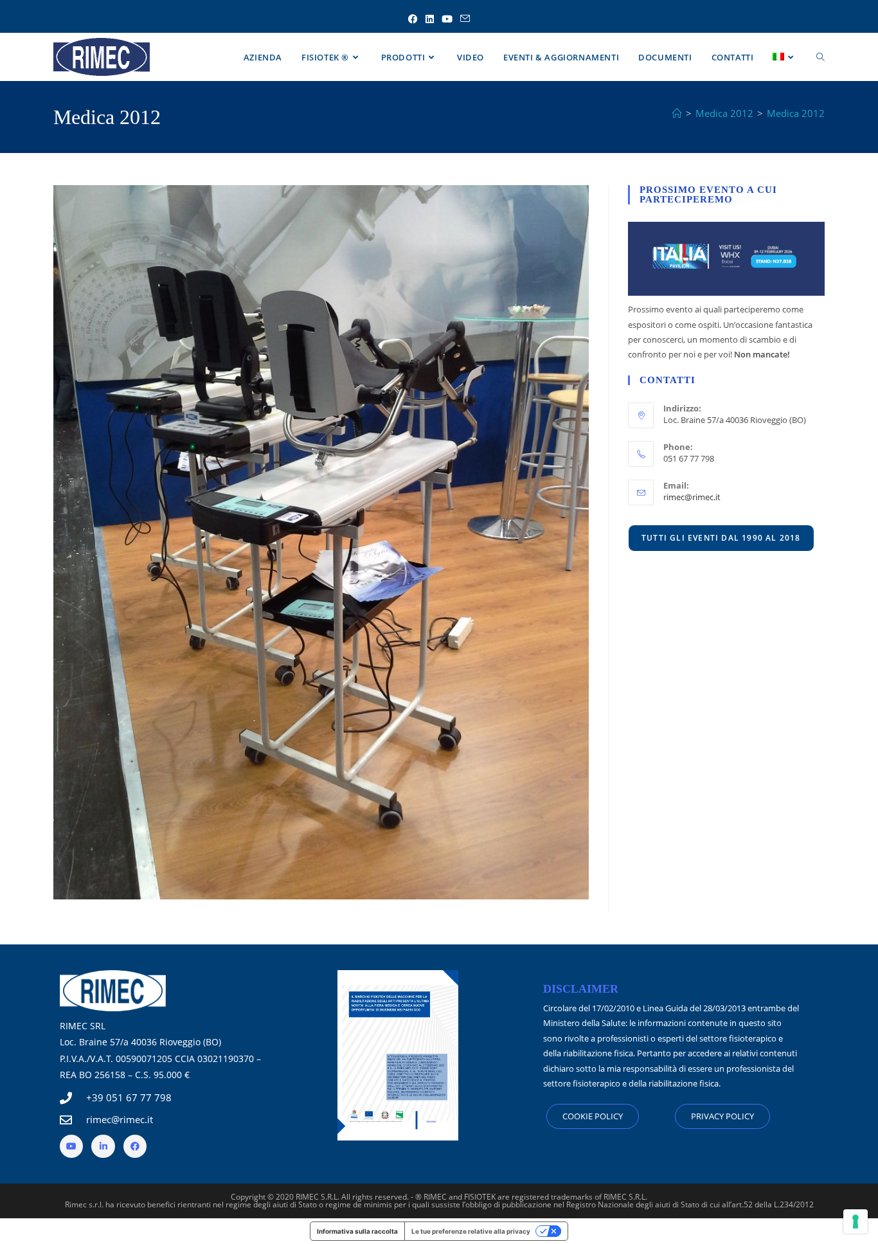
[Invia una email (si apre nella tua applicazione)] (465, 19)
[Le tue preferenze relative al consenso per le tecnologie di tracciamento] (855, 1221)
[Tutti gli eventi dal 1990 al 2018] (721, 537)
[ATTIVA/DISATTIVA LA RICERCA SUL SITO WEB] (820, 57)
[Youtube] (71, 1146)
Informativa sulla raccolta (357, 1231)
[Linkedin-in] (102, 1146)
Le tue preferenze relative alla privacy (470, 1231)
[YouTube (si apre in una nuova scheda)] (447, 19)
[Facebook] (135, 1146)
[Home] (677, 113)
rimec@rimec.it (692, 497)
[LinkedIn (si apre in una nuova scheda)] (430, 19)
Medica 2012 (796, 113)
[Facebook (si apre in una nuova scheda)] (413, 19)
